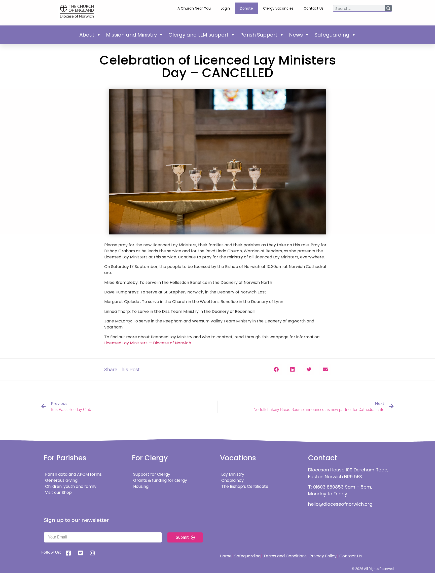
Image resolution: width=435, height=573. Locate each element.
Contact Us (313, 8)
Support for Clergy (151, 474)
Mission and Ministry (131, 34)
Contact (322, 458)
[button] (276, 369)
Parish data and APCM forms (73, 474)
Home (226, 556)
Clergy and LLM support (198, 34)
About (86, 34)
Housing (141, 486)
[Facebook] (70, 553)
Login (225, 8)
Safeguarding (331, 34)
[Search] (388, 8)
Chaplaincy (233, 480)
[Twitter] (82, 553)
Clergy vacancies (278, 8)
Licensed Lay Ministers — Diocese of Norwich (147, 343)
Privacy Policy (323, 556)
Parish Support (258, 34)
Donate (246, 8)
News (296, 34)
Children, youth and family (70, 486)
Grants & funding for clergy (160, 480)
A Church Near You (194, 8)
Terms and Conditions (285, 556)
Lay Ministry (232, 474)
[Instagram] (94, 553)
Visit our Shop (58, 492)
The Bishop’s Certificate (244, 486)
